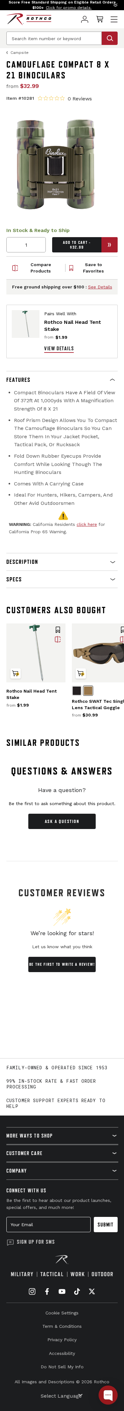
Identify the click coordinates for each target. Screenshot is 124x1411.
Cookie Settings (62, 1312)
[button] (62, 5)
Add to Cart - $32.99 (77, 245)
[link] (84, 19)
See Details (100, 286)
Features (18, 379)
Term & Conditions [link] (62, 1326)
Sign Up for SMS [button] (36, 1242)
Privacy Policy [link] (62, 1339)
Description (22, 561)
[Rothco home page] (28, 19)
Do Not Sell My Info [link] (62, 1366)
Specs (14, 579)
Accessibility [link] (62, 1353)
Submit (106, 1224)
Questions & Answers (62, 771)
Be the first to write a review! (62, 964)
